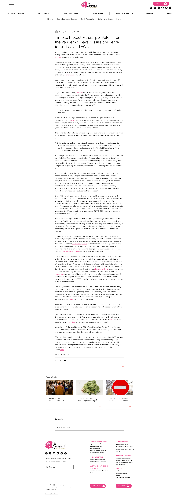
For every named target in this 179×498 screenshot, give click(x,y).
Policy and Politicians (62, 354)
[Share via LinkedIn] (65, 361)
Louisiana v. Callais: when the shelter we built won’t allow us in (118, 400)
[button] (11, 4)
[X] (170, 8)
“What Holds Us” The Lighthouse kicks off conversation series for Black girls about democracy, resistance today (57, 400)
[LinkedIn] (159, 8)
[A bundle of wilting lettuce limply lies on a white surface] (89, 387)
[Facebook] (162, 8)
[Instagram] (151, 8)
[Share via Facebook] (56, 361)
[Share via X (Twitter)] (60, 361)
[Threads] (155, 8)
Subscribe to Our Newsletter (123, 477)
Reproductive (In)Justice (67, 19)
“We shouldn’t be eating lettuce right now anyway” (88, 400)
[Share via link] (69, 361)
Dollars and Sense (105, 19)
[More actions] (123, 32)
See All (131, 377)
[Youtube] (166, 8)
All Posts (49, 19)
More (118, 19)
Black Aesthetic (87, 19)
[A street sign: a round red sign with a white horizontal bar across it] (119, 387)
